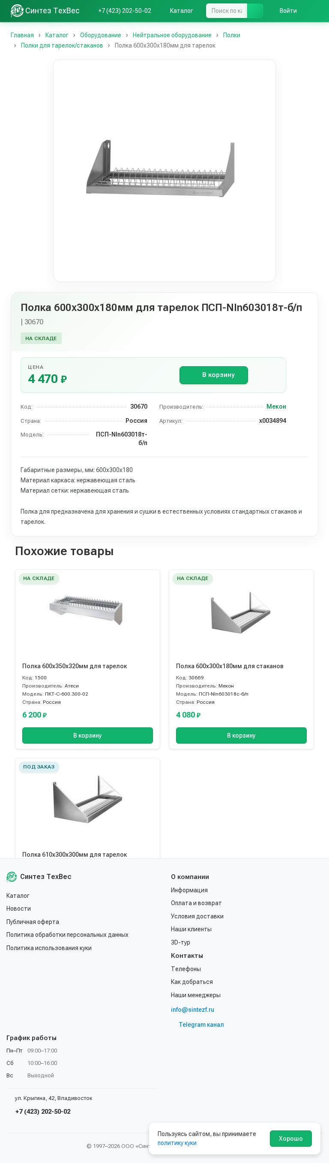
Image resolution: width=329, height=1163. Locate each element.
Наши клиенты (191, 929)
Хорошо (291, 1138)
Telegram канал (201, 1024)
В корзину (218, 375)
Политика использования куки (49, 948)
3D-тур (180, 942)
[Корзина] (314, 10)
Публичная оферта (32, 921)
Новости (18, 908)
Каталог (18, 895)
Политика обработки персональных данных (67, 934)
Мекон (276, 406)
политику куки (177, 1142)
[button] (164, 170)
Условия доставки (197, 916)
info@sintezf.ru (192, 1009)
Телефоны (186, 969)
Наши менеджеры (196, 995)
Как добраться (192, 981)
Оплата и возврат (196, 903)
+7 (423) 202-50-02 (42, 1111)
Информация (189, 890)
